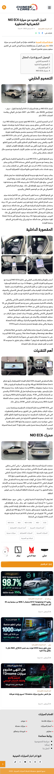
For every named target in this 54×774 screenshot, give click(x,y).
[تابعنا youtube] (25, 762)
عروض (23, 720)
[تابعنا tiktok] (15, 762)
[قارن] (2, 764)
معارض (49, 731)
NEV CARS (28, 522)
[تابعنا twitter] (30, 762)
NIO (47, 45)
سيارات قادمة (47, 720)
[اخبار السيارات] (27, 7)
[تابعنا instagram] (35, 762)
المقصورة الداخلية (41, 64)
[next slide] (5, 552)
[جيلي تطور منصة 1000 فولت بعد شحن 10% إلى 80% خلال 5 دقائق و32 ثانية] (27, 629)
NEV (37, 522)
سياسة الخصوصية (41, 741)
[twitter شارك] (39, 33)
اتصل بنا (46, 748)
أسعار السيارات (46, 726)
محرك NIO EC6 (42, 70)
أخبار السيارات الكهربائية (18, 527)
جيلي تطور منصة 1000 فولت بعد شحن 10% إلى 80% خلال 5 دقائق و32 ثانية (28, 649)
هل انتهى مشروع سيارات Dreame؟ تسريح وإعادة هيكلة (30, 694)
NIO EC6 (11, 522)
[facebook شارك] (42, 33)
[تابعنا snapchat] (20, 762)
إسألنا (47, 745)
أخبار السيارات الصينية (37, 527)
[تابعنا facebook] (40, 762)
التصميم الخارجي (42, 61)
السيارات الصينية (42, 533)
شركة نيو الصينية (27, 538)
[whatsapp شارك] (36, 33)
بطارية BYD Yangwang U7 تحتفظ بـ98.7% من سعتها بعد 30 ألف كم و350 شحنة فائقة (28, 603)
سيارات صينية (11, 533)
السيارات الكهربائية (26, 533)
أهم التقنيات (43, 67)
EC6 (44, 522)
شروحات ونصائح (19, 731)
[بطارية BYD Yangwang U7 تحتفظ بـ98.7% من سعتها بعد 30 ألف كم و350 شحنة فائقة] (27, 583)
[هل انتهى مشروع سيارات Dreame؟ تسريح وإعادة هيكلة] (27, 675)
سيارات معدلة (20, 726)
